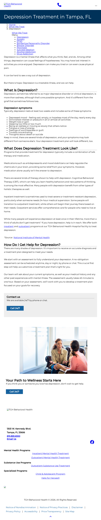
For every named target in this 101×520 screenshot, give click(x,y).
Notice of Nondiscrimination (21, 507)
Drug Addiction (25, 54)
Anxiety (21, 39)
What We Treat (17, 26)
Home (12, 24)
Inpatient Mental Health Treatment (50, 453)
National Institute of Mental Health (32, 237)
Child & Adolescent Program (50, 474)
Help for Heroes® (51, 478)
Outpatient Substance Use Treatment (50, 466)
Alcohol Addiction (26, 52)
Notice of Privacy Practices (54, 507)
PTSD (19, 41)
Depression (23, 37)
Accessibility (30, 511)
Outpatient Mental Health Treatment (50, 458)
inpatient (9, 226)
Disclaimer (77, 507)
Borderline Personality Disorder (33, 43)
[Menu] (96, 5)
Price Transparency (51, 511)
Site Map (69, 511)
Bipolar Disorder (25, 45)
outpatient (24, 226)
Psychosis (22, 47)
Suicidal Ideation (25, 49)
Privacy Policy (13, 511)
